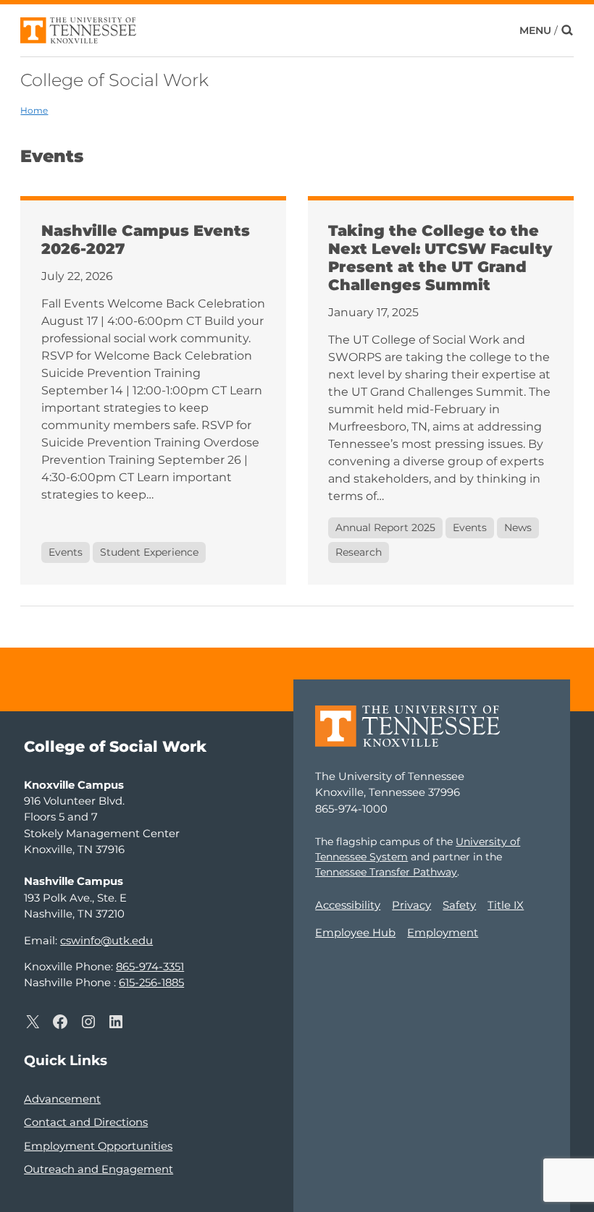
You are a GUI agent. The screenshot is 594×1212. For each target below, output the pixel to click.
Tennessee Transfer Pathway (386, 871)
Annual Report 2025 (385, 527)
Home (34, 110)
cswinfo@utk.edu (106, 940)
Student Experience (149, 552)
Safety (459, 905)
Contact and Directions (86, 1122)
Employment (442, 932)
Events (66, 552)
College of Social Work (114, 79)
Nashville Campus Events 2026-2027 (145, 239)
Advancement (62, 1099)
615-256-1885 (151, 982)
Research (358, 552)
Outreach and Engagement (98, 1169)
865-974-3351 (150, 966)
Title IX (506, 905)
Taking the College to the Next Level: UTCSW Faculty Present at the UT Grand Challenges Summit (440, 257)
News (518, 527)
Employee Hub (355, 932)
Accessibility (347, 905)
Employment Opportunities (98, 1146)
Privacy (411, 905)
